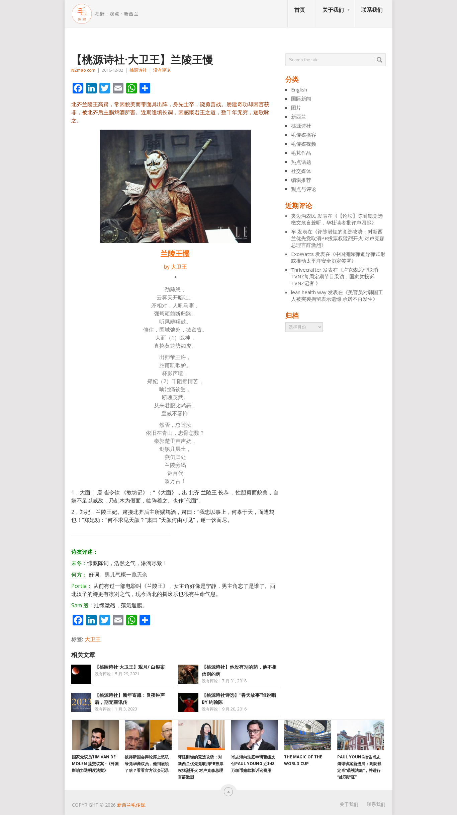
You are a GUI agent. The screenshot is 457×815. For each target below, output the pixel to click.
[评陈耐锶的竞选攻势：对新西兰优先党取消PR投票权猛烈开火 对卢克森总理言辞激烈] (201, 735)
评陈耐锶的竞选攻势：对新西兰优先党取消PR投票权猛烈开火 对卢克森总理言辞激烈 (337, 238)
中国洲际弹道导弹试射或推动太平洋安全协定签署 (338, 257)
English (299, 89)
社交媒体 (301, 170)
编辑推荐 (301, 180)
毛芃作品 (301, 152)
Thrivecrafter (306, 269)
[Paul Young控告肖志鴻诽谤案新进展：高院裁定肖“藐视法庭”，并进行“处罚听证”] (360, 735)
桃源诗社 (138, 70)
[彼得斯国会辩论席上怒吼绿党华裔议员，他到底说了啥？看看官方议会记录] (148, 735)
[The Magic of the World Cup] (307, 735)
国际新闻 (301, 98)
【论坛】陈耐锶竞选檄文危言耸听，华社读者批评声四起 (337, 219)
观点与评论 (303, 189)
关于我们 (333, 9)
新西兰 (298, 116)
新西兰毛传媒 (131, 805)
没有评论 (162, 70)
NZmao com (83, 70)
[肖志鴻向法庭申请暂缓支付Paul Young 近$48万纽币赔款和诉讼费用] (254, 735)
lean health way (309, 292)
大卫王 (93, 639)
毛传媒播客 (303, 134)
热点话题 (301, 161)
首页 (299, 9)
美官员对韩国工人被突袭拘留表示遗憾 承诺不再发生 (337, 295)
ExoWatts (302, 254)
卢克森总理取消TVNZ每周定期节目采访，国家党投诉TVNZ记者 (334, 276)
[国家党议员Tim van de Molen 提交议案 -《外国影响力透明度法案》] (95, 735)
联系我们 (372, 9)
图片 (296, 107)
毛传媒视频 (303, 143)
